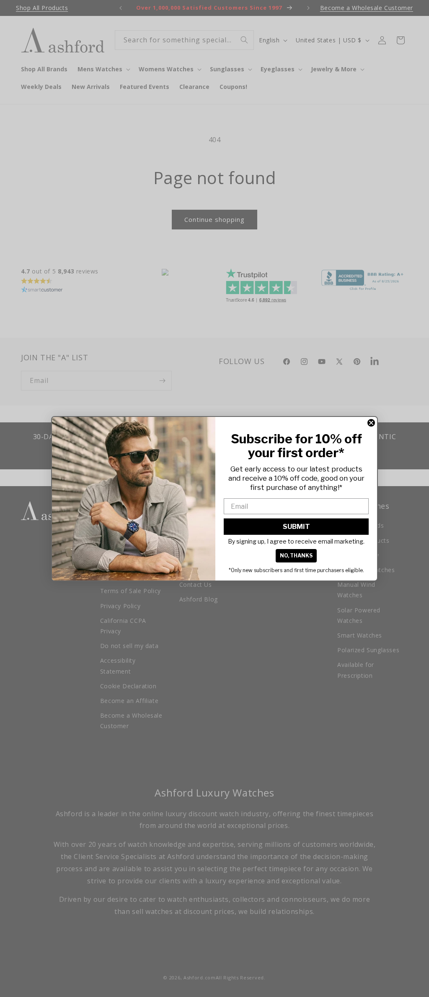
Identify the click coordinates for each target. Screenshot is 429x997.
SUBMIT (296, 527)
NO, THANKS (296, 555)
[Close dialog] (371, 423)
